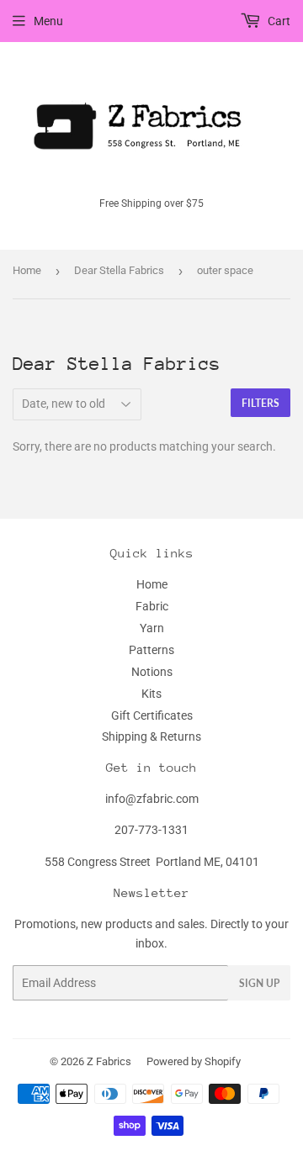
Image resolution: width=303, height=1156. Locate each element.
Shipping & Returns (151, 736)
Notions (152, 671)
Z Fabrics (109, 1061)
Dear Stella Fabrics (119, 270)
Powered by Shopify (193, 1061)
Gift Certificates (152, 715)
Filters (260, 403)
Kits (151, 693)
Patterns (151, 650)
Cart (277, 21)
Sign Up (259, 983)
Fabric (152, 606)
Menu (48, 21)
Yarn (152, 628)
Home (27, 270)
